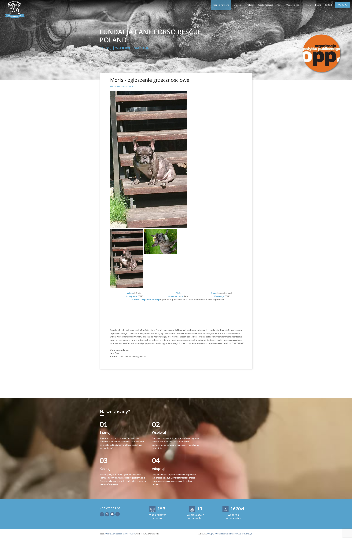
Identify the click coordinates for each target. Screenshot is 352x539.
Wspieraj (342, 5)
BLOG (318, 4)
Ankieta (308, 4)
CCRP (19, 9)
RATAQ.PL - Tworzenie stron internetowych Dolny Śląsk (229, 534)
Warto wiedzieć (265, 4)
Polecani (251, 4)
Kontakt (328, 4)
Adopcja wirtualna (221, 4)
